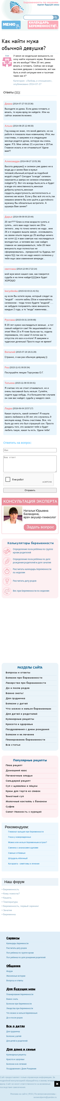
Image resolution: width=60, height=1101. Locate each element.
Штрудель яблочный (18, 858)
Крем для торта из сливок (23, 791)
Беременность (11, 889)
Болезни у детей (17, 704)
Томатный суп (15, 796)
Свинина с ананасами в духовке (23, 848)
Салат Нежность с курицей (24, 812)
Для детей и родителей (21, 714)
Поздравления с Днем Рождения (21, 1069)
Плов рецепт (14, 765)
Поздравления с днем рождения (27, 729)
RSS (31, 1094)
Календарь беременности (42, 24)
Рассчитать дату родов (16, 948)
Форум (9, 971)
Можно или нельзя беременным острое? (27, 842)
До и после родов (18, 688)
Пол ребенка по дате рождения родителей (26, 957)
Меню (9, 25)
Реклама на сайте (18, 1094)
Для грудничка (15, 698)
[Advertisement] (30, 630)
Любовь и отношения (38, 80)
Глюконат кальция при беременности (26, 832)
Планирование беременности (25, 740)
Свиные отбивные (17, 853)
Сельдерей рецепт (18, 781)
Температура (10, 902)
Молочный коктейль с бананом (26, 801)
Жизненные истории (15, 976)
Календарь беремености (17, 943)
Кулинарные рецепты (20, 719)
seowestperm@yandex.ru (45, 1097)
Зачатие (7, 910)
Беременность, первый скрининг (21, 906)
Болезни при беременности (24, 678)
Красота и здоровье (19, 724)
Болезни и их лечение (20, 735)
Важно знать (12, 999)
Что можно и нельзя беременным (28, 709)
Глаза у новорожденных (19, 837)
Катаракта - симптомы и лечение (24, 864)
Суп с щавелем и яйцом (22, 786)
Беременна (9, 914)
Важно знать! (14, 693)
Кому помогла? (11, 893)
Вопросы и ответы (18, 673)
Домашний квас (16, 770)
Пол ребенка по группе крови (20, 953)
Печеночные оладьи (19, 776)
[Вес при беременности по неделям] (27, 594)
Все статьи (13, 745)
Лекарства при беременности (26, 683)
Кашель (7, 897)
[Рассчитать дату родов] (21, 584)
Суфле (10, 807)
